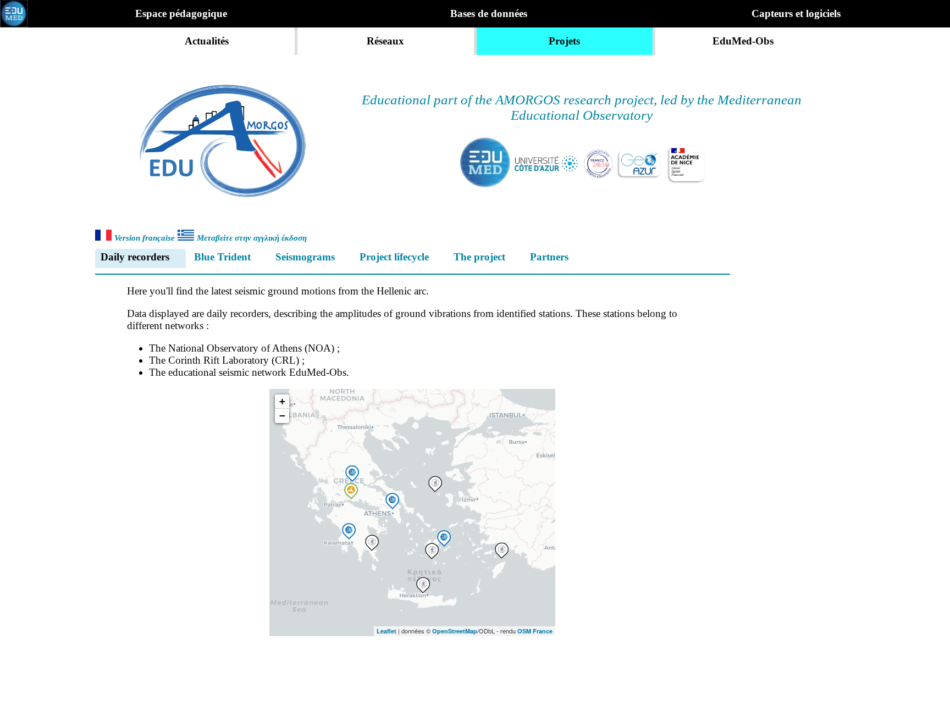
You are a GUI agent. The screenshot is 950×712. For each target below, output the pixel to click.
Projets (564, 41)
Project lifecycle (394, 257)
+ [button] (282, 401)
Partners (549, 257)
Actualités (207, 41)
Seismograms (305, 257)
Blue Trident (222, 257)
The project (479, 257)
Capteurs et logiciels (796, 13)
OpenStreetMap (454, 631)
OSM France (535, 631)
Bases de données (488, 13)
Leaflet (386, 631)
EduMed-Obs (743, 41)
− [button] (282, 415)
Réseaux (385, 41)
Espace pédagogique (181, 13)
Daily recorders (135, 257)
